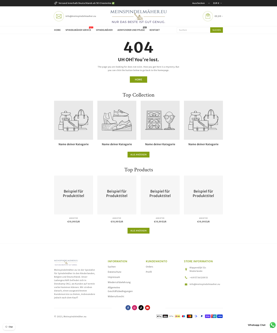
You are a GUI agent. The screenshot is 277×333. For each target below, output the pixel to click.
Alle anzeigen (138, 154)
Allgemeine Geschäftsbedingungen (120, 289)
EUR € (216, 3)
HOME (138, 79)
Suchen (112, 266)
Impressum (114, 277)
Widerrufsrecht (116, 296)
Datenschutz (114, 271)
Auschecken (198, 3)
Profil (149, 271)
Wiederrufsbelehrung (119, 282)
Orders (149, 266)
